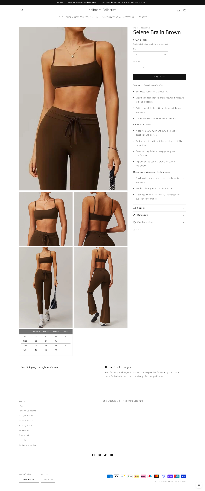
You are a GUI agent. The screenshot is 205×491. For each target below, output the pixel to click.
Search (22, 401)
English (47, 479)
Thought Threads (26, 415)
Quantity (136, 61)
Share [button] (138, 229)
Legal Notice (24, 440)
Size (134, 49)
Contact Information (27, 445)
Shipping (147, 44)
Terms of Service (26, 420)
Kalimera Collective (167, 481)
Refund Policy (25, 430)
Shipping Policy (25, 425)
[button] (22, 10)
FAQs (21, 406)
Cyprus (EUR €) (28, 479)
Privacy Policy (25, 435)
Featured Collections (27, 410)
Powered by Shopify (180, 481)
